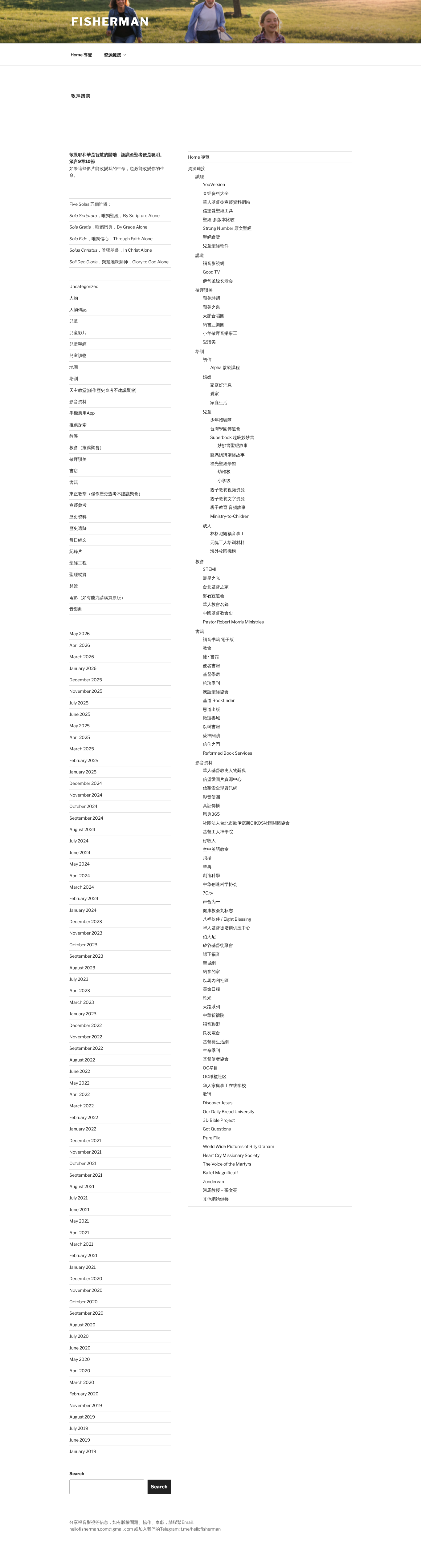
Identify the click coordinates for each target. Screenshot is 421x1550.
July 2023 (78, 979)
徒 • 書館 (211, 656)
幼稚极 (224, 471)
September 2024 (86, 818)
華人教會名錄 (216, 604)
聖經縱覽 (78, 574)
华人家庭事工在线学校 (224, 1085)
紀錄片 (75, 551)
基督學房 (211, 674)
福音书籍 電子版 (218, 639)
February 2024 (83, 898)
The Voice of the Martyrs (227, 1164)
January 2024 (82, 910)
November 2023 (85, 932)
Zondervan (213, 1181)
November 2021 (85, 1151)
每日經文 (78, 539)
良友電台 (211, 1032)
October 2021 (83, 1163)
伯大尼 (209, 936)
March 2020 (81, 1382)
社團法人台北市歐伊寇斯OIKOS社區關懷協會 (246, 823)
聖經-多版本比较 (219, 219)
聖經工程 (78, 562)
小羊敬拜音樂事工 (220, 333)
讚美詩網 (211, 298)
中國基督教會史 (218, 612)
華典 (207, 866)
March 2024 (81, 887)
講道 (199, 255)
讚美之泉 (211, 307)
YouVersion (214, 184)
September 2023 (86, 956)
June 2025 (79, 714)
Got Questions (217, 1128)
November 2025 (85, 691)
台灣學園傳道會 (225, 428)
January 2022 (82, 1128)
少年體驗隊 (221, 419)
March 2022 (81, 1105)
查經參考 (78, 505)
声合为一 (211, 901)
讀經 (199, 176)
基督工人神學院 (218, 831)
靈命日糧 (211, 989)
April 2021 (79, 1232)
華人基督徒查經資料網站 (226, 202)
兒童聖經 (78, 344)
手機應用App (82, 413)
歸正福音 (211, 954)
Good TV (211, 271)
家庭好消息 (221, 385)
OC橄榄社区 (215, 1076)
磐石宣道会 (213, 595)
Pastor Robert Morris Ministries (233, 621)
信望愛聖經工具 (218, 210)
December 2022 (85, 1025)
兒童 (73, 320)
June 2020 (80, 1347)
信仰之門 (211, 744)
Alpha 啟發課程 (225, 367)
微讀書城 (211, 717)
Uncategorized (83, 286)
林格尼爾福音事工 (227, 533)
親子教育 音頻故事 (228, 507)
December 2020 (85, 1278)
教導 (73, 436)
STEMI (209, 569)
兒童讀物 (78, 355)
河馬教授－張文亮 (220, 1190)
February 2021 (83, 1255)
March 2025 (81, 748)
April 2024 (79, 875)
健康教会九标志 (218, 910)
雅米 (207, 997)
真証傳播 (211, 805)
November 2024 (85, 794)
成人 (207, 525)
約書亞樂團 (213, 324)
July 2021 (78, 1197)
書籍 (73, 482)
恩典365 (211, 814)
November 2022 (85, 1036)
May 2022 (79, 1082)
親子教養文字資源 (227, 498)
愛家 (214, 393)
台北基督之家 (216, 586)
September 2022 (86, 1048)
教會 (199, 561)
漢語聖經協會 (216, 691)
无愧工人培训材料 (227, 542)
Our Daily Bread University (228, 1111)
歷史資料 (78, 516)
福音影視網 (213, 263)
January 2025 (82, 771)
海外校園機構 (223, 551)
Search (76, 1473)
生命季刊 (211, 1050)
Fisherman (110, 21)
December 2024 (85, 783)
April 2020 (79, 1370)
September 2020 (86, 1313)
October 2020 (83, 1301)
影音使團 (211, 796)
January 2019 (82, 1451)
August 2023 (82, 967)
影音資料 (78, 401)
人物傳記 (78, 309)
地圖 (73, 367)
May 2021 (79, 1220)
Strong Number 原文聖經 (227, 228)
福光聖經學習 (223, 463)
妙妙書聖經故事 (233, 445)
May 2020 (79, 1359)
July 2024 (78, 840)
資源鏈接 (112, 54)
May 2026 (79, 633)
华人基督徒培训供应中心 (226, 927)
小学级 (224, 480)
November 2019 (85, 1405)
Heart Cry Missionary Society (231, 1155)
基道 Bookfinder (219, 700)
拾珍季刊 (211, 683)
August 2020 (82, 1324)
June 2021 (79, 1209)
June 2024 (79, 852)
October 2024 (83, 806)
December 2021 (85, 1140)
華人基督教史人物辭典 (224, 770)
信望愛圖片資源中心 (222, 779)
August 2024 (82, 829)
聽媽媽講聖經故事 (227, 454)
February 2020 (84, 1393)
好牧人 (209, 840)
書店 (73, 470)
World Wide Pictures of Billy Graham (238, 1146)
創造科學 (211, 875)
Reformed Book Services (227, 753)
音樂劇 (75, 608)
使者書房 (211, 665)
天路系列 (211, 1006)
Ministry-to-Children (229, 516)
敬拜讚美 (78, 459)
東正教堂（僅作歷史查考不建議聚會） (106, 493)
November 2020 (86, 1290)
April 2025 (79, 737)
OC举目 (210, 1067)
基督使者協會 (216, 1058)
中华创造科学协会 (220, 884)
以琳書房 (211, 726)
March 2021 (81, 1244)
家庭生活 (218, 402)
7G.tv (208, 892)
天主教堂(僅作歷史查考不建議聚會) (103, 390)
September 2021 (86, 1175)
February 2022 (83, 1117)
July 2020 (79, 1336)
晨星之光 (211, 578)
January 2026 (82, 668)
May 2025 (79, 725)
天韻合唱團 (213, 315)
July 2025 (78, 702)
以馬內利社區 (216, 980)
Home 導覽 (81, 54)
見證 (73, 585)
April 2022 (79, 1094)
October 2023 (83, 944)
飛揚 (207, 857)
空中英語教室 (216, 849)
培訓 (73, 378)
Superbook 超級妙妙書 (232, 437)
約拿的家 (211, 971)
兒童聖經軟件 (216, 245)
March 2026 (81, 656)
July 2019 (78, 1428)
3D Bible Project (219, 1120)
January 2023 (82, 1013)
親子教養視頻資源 (227, 489)
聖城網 (209, 962)
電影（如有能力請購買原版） (97, 597)
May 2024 (79, 863)
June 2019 (79, 1439)
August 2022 (82, 1059)
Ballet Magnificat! (220, 1172)
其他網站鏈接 (216, 1199)
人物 (73, 297)
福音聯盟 (211, 1024)
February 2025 (83, 760)
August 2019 (82, 1416)
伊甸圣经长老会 (218, 280)
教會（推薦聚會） (86, 447)
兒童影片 (78, 332)
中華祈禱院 (213, 1015)
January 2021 (82, 1267)
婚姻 (207, 376)
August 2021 (82, 1186)
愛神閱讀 (211, 735)
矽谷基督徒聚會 (218, 945)
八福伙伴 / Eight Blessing (227, 919)
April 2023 (79, 990)
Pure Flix (211, 1137)
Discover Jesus (217, 1102)
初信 (207, 359)
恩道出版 (211, 709)
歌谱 (207, 1094)
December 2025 (85, 679)
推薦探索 (78, 424)
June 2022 (79, 1071)
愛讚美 (209, 341)
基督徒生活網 (216, 1041)
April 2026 (79, 645)
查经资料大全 (216, 193)
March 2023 (81, 1002)
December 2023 (85, 921)
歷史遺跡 (78, 528)
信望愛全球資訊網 (220, 787)
